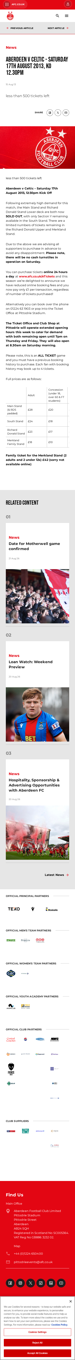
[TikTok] (40, 1283)
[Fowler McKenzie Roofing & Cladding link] (25, 1006)
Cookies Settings (37, 1331)
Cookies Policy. (59, 1324)
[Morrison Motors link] (55, 1131)
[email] (66, 112)
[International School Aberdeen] (25, 1098)
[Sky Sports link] (11, 1131)
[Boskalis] (52, 909)
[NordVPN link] (40, 1083)
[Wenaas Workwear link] (25, 1146)
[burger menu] (66, 16)
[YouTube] (61, 1283)
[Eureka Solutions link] (55, 1146)
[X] (30, 1283)
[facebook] (50, 112)
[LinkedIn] (51, 1283)
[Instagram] (20, 1283)
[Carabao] (11, 1098)
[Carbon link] (25, 1083)
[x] (58, 112)
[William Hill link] (11, 1146)
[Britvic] (25, 1039)
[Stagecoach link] (40, 1054)
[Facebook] (10, 1283)
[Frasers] (25, 940)
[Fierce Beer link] (11, 1069)
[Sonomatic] (11, 1054)
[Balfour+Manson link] (55, 1069)
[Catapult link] (40, 1146)
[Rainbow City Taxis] (40, 1039)
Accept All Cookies (37, 1353)
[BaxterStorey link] (25, 1131)
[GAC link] (11, 973)
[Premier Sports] (11, 1160)
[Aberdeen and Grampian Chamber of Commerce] (55, 1083)
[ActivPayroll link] (40, 1131)
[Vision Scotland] (55, 1098)
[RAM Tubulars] (40, 940)
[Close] (71, 1301)
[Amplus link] (11, 1006)
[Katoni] (40, 1098)
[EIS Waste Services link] (11, 940)
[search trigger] (57, 15)
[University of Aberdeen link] (25, 1069)
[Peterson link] (25, 973)
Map (17, 1246)
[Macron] (33, 909)
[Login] (67, 4)
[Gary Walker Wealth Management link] (25, 1054)
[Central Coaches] (11, 1039)
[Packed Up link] (11, 1083)
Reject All (37, 1342)
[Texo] (14, 909)
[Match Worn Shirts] (55, 1039)
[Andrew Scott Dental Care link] (40, 1069)
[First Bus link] (55, 1054)
